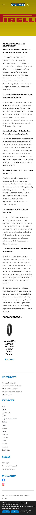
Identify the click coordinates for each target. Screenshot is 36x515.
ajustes (16, 508)
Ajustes (24, 512)
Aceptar (6, 512)
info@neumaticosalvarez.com (12, 392)
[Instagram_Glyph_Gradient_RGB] (3, 484)
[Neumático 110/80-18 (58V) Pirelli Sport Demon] (9, 329)
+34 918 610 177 (7, 395)
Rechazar (14, 512)
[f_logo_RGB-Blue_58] (3, 479)
